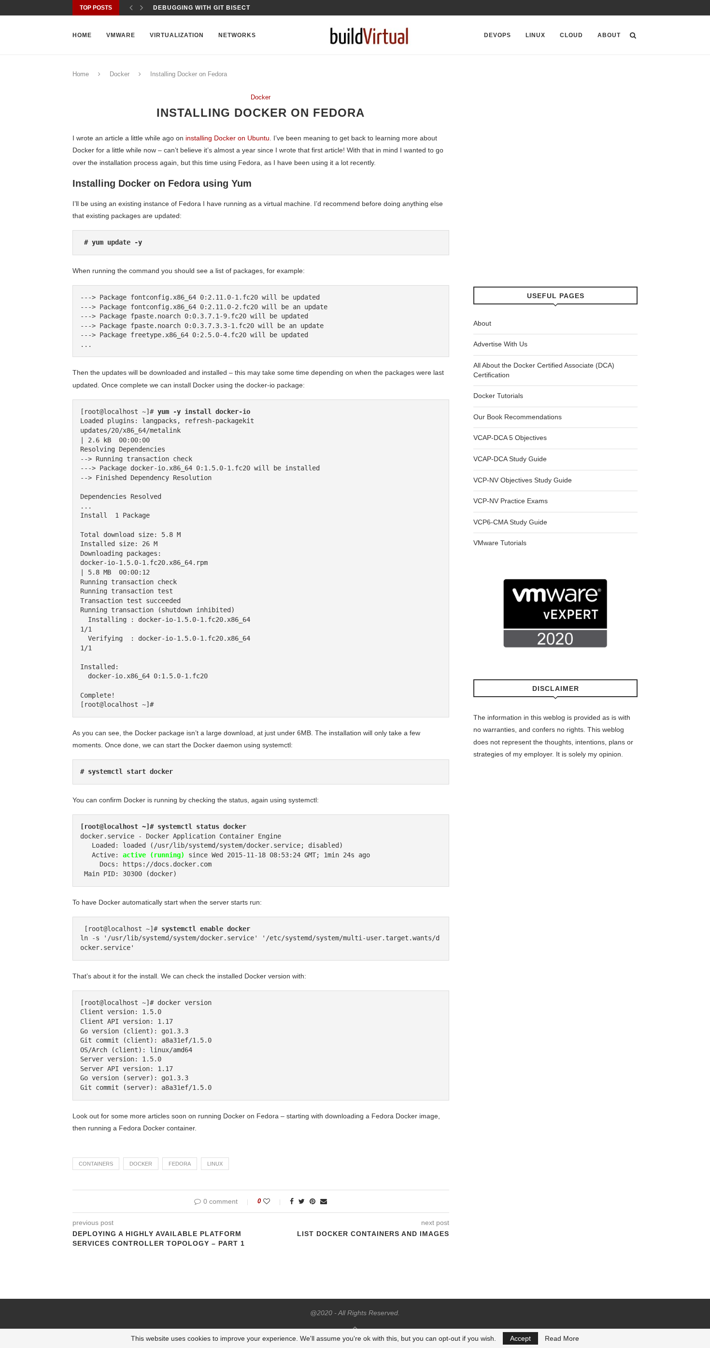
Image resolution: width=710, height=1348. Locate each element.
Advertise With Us (500, 344)
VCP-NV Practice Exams (510, 501)
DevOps (497, 35)
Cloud (571, 35)
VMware (120, 35)
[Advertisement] (555, 190)
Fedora (180, 1164)
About (609, 35)
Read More (562, 1338)
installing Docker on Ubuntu (227, 138)
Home (82, 35)
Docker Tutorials (498, 395)
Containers (96, 1164)
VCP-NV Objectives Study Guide (522, 480)
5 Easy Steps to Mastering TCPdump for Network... (247, 7)
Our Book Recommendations (517, 417)
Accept (520, 1338)
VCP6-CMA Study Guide (510, 522)
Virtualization (177, 35)
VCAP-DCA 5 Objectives (510, 437)
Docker (119, 74)
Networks (237, 35)
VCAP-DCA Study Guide (510, 459)
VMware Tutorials (499, 543)
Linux (535, 35)
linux (215, 1164)
